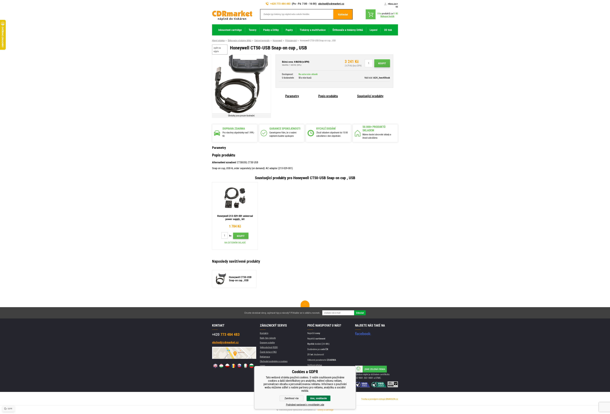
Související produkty (370, 96)
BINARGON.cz (392, 399)
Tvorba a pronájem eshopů (373, 399)
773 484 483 (226, 334)
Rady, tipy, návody (268, 338)
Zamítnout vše (292, 398)
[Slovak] (239, 366)
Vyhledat (343, 14)
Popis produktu (328, 96)
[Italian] (245, 366)
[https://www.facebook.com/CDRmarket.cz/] (363, 333)
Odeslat (360, 312)
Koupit (382, 63)
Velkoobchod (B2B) (269, 347)
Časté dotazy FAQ (268, 352)
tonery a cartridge (325, 409)
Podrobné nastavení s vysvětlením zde (305, 404)
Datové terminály (262, 40)
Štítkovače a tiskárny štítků (239, 40)
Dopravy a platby (267, 342)
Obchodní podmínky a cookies (274, 361)
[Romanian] (233, 366)
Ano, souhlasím (318, 398)
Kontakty (264, 333)
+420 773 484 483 (280, 3)
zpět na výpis (217, 49)
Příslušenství (291, 40)
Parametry (292, 96)
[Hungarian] (221, 366)
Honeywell (277, 40)
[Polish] (227, 366)
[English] (215, 366)
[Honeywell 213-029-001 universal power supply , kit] (234, 198)
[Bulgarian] (251, 366)
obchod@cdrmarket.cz (331, 3)
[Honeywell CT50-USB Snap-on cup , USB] (241, 84)
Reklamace (265, 356)
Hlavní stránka (218, 40)
